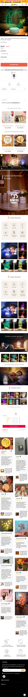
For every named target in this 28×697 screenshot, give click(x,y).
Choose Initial (4, 57)
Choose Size (3, 50)
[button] (1, 120)
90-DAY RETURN (15, 102)
